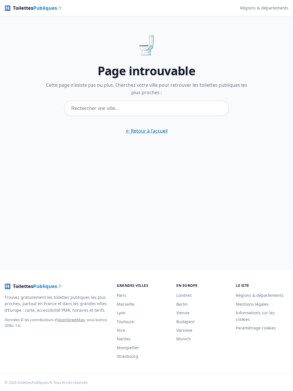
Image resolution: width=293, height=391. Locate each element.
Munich (183, 338)
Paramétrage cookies (256, 328)
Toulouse (125, 321)
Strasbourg (127, 356)
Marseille (125, 304)
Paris (121, 295)
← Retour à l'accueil (147, 131)
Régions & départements (264, 8)
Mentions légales (252, 304)
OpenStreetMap (71, 319)
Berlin (182, 304)
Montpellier (128, 347)
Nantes (123, 338)
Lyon (121, 312)
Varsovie (184, 330)
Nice (121, 330)
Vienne (182, 312)
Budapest (185, 321)
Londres (184, 295)
